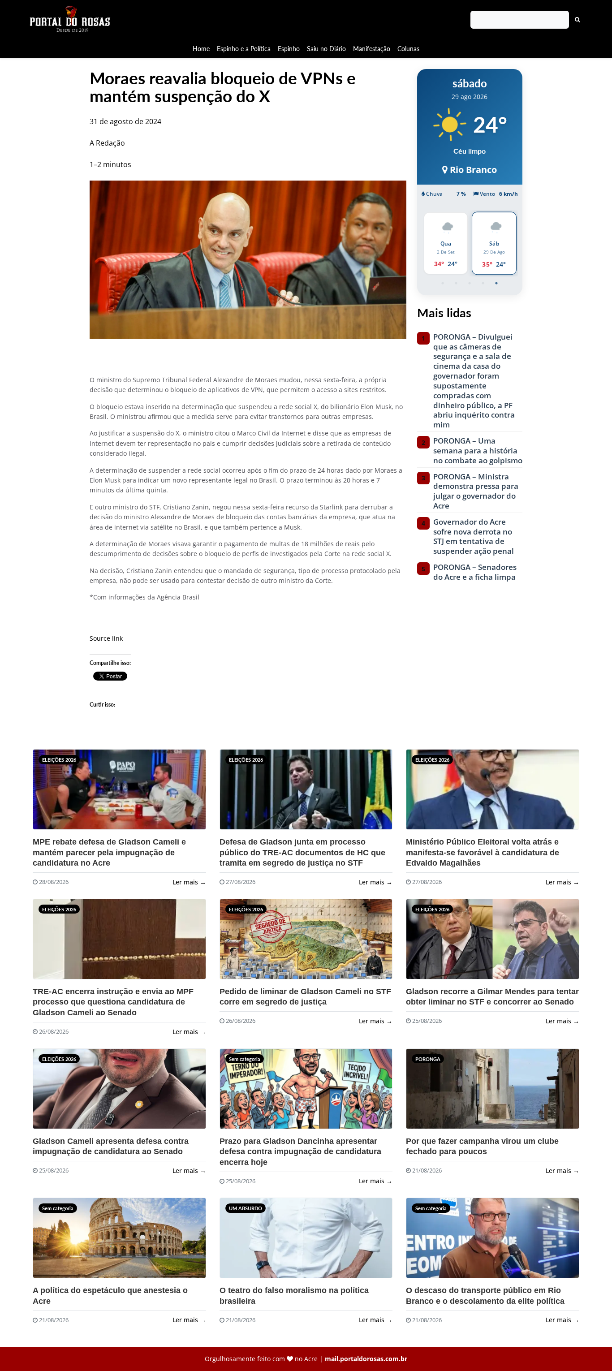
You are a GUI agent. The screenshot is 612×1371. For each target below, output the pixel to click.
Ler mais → (189, 882)
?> (54, 793)
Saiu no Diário (326, 48)
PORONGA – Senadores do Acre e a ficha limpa (475, 572)
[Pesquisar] (577, 20)
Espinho (289, 48)
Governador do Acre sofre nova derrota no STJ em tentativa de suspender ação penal (473, 536)
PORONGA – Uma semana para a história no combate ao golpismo (477, 450)
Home (201, 48)
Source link (106, 638)
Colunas (408, 48)
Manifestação (371, 48)
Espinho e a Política (244, 48)
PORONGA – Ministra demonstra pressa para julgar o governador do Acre (475, 491)
